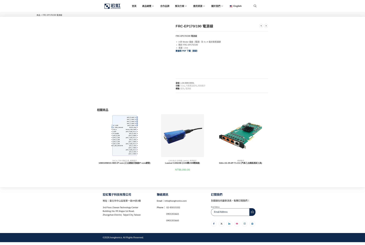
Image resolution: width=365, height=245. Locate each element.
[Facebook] (214, 224)
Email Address (215, 207)
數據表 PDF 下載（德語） (187, 51)
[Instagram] (245, 224)
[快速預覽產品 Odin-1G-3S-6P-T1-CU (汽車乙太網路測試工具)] (267, 119)
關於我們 (215, 6)
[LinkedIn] (229, 224)
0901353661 (172, 213)
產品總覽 (146, 6)
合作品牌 (164, 6)
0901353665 (172, 220)
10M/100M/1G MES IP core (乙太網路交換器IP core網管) (124, 163)
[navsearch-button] (255, 6)
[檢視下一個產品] (266, 26)
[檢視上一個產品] (261, 26)
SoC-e (114, 161)
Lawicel (186, 161)
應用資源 (197, 6)
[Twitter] (221, 224)
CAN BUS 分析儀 (175, 161)
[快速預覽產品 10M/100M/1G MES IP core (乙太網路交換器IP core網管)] (151, 119)
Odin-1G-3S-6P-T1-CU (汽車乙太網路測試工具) (240, 163)
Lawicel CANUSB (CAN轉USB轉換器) (182, 163)
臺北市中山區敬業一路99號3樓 (125, 200)
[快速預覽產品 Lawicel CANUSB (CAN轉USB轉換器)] (209, 119)
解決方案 (179, 6)
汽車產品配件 (191, 86)
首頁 (134, 6)
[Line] (252, 224)
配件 (182, 88)
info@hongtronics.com (176, 200)
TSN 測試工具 (123, 161)
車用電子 (201, 86)
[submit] (253, 212)
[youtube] (237, 224)
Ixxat (183, 86)
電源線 (188, 88)
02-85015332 (173, 207)
